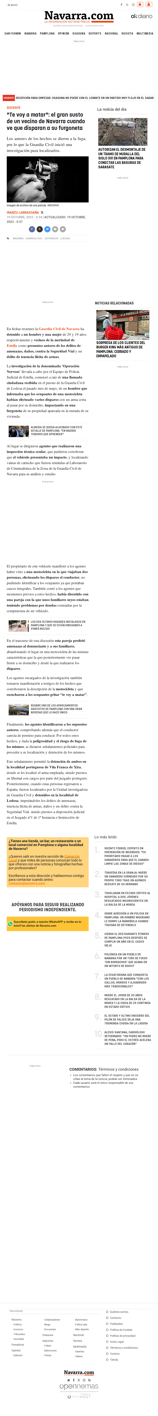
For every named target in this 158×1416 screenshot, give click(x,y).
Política (17, 1324)
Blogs (47, 1324)
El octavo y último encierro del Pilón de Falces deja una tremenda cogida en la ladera (127, 1019)
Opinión (63, 33)
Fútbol (47, 1345)
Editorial (17, 1355)
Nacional (111, 33)
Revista (127, 33)
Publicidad (116, 1324)
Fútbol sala (81, 1324)
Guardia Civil (34, 238)
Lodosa (65, 238)
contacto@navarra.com (27, 883)
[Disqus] (109, 1144)
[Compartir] (32, 229)
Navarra (30, 33)
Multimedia (145, 33)
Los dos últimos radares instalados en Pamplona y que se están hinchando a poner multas (58, 625)
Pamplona (47, 33)
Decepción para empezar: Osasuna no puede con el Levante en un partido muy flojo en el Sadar (85, 98)
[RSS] (89, 1380)
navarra (18, 238)
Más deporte (82, 1329)
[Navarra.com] (79, 16)
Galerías (79, 1351)
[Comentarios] (63, 229)
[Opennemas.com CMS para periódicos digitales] (79, 1390)
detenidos (51, 238)
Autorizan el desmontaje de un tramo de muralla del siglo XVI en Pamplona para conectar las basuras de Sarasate (121, 158)
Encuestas (50, 1329)
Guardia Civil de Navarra (59, 328)
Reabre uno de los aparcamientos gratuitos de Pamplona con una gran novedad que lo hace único (56, 709)
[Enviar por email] (55, 229)
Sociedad (18, 1339)
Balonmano (81, 1319)
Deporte (95, 33)
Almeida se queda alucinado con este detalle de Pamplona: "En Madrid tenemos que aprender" (56, 431)
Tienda (114, 1359)
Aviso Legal (117, 1342)
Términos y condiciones (118, 1069)
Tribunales (19, 1334)
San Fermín (12, 33)
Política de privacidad (122, 1336)
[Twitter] (42, 212)
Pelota (47, 1355)
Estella (12, 345)
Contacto (115, 1318)
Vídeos (79, 1356)
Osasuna (78, 33)
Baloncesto (50, 1350)
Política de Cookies (121, 1330)
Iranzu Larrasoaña (23, 212)
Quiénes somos (119, 1312)
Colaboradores (52, 1319)
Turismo (115, 1353)
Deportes (47, 1341)
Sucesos (18, 1329)
